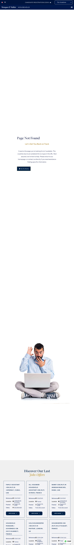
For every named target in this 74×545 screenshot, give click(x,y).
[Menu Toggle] (72, 7)
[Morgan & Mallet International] (15, 7)
